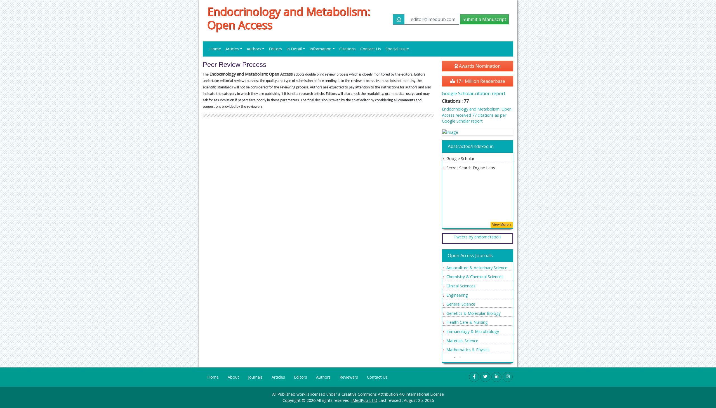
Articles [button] (232, 48)
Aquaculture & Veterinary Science (476, 267)
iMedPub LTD (364, 400)
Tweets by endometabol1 (478, 237)
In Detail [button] (294, 48)
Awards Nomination (479, 66)
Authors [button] (254, 48)
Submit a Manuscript (484, 19)
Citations (347, 48)
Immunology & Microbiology (472, 331)
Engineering (457, 295)
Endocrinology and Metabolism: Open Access (288, 18)
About (233, 377)
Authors (323, 377)
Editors (275, 48)
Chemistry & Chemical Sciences (474, 276)
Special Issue (397, 48)
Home (215, 48)
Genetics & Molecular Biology (473, 313)
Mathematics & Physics (467, 349)
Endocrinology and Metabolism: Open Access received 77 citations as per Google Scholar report (477, 115)
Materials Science (462, 340)
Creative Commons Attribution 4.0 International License (392, 394)
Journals (255, 377)
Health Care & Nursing (467, 322)
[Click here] (477, 132)
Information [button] (320, 48)
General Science (460, 304)
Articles (278, 377)
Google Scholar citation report (473, 93)
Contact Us (370, 48)
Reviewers (349, 377)
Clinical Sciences (460, 286)
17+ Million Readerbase (480, 81)
